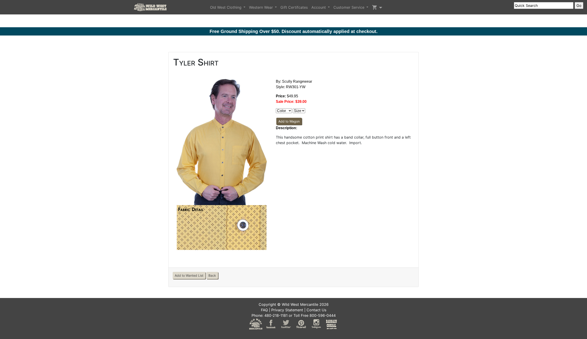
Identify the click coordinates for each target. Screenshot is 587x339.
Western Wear (261, 7)
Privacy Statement (287, 310)
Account (319, 7)
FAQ (264, 310)
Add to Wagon (289, 121)
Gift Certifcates (294, 7)
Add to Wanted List (189, 275)
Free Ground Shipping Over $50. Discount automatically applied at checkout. (294, 31)
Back (212, 275)
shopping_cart (374, 7)
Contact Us (316, 310)
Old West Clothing (226, 7)
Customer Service (349, 7)
